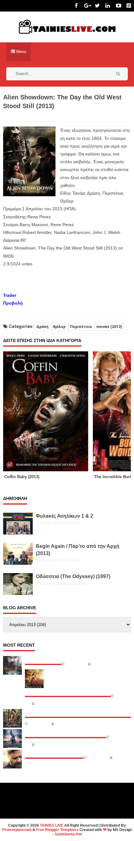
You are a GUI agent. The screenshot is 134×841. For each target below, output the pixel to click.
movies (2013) (109, 327)
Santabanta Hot (68, 834)
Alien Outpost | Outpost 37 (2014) (65, 731)
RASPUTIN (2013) (43, 658)
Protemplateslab (16, 830)
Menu (20, 51)
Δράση (42, 327)
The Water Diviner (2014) (54, 752)
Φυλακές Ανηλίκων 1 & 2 (64, 516)
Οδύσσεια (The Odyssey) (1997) (73, 576)
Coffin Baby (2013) (21, 476)
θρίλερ (59, 327)
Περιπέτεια (81, 327)
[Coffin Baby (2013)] (48, 411)
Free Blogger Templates (57, 830)
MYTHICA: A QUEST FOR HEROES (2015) (68, 690)
